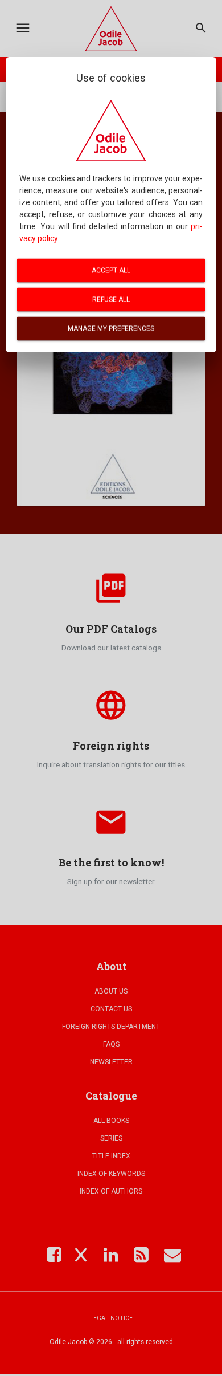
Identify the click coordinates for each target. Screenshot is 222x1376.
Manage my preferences (111, 328)
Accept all (111, 270)
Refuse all (111, 299)
